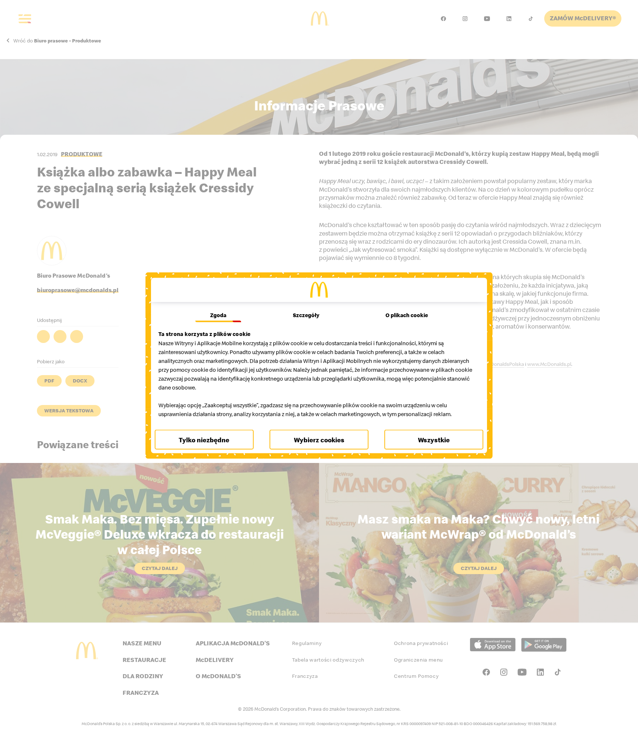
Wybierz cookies (319, 439)
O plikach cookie (406, 315)
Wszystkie (434, 439)
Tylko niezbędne (204, 439)
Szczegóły (306, 315)
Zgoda (218, 315)
